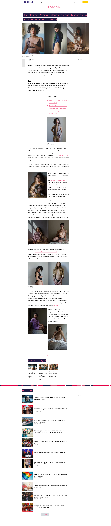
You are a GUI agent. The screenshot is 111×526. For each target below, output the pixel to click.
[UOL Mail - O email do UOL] (76, 2)
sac (73, 2)
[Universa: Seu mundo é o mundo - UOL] (28, 2)
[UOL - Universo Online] (34, 2)
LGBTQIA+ (55, 7)
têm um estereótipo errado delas (59, 180)
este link (56, 305)
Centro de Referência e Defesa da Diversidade (46, 252)
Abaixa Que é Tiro (63, 155)
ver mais (45, 514)
